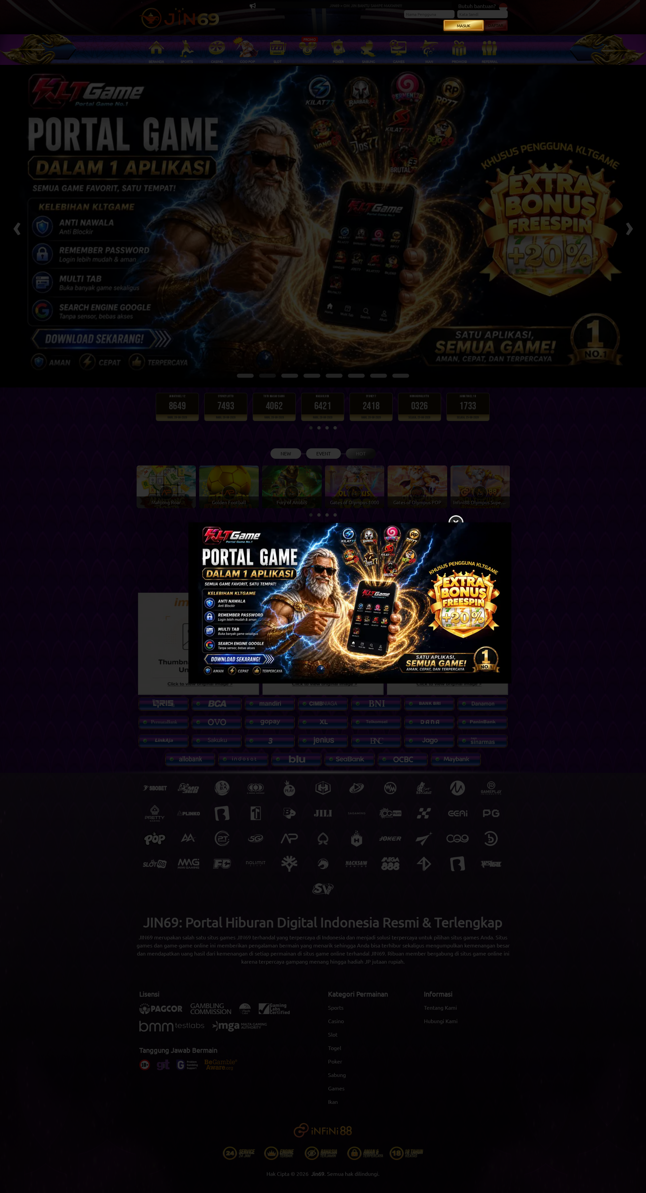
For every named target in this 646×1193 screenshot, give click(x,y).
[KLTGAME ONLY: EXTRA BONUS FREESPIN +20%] (323, 605)
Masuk (463, 25)
